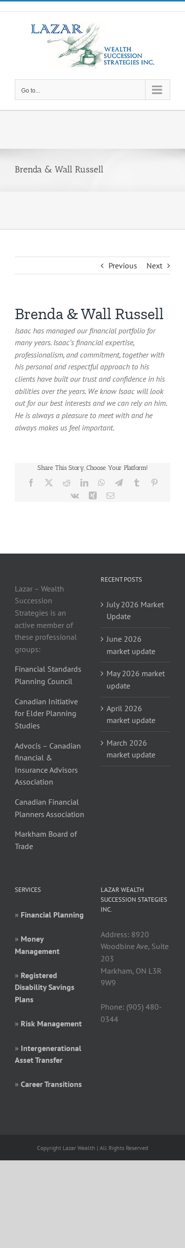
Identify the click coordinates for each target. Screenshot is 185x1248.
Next (154, 265)
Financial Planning (52, 915)
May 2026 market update (136, 679)
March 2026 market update (131, 749)
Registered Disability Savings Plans (44, 987)
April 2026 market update (131, 714)
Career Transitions (51, 1084)
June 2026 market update (131, 645)
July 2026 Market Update (135, 610)
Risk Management (51, 1023)
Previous (123, 265)
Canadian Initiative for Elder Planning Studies (46, 713)
